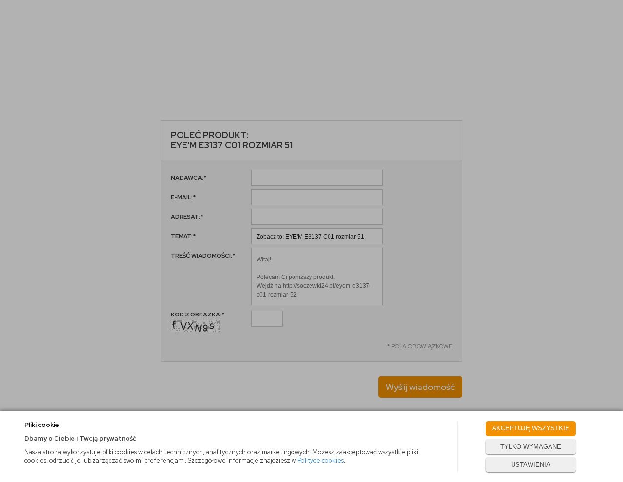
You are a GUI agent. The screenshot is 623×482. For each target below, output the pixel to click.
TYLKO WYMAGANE (530, 446)
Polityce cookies (320, 460)
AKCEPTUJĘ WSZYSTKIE (530, 428)
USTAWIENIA (530, 464)
